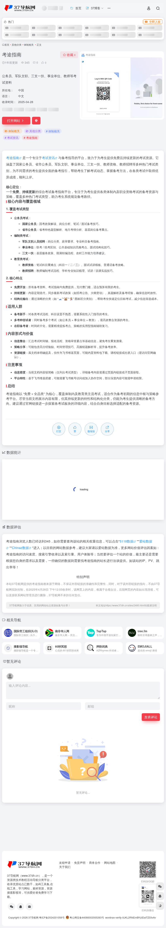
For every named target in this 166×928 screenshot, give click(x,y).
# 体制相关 (53, 131)
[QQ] (20, 906)
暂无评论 (13, 661)
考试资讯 (48, 157)
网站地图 (109, 863)
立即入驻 (155, 22)
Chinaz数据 (20, 547)
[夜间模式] (160, 906)
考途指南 (12, 157)
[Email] (29, 906)
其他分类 (16, 44)
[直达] (37, 632)
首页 (6, 44)
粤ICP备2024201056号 (52, 917)
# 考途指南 (30, 138)
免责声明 (79, 863)
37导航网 (33, 917)
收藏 (71, 54)
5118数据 (126, 541)
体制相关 (29, 44)
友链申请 (64, 863)
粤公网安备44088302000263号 (86, 917)
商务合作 (94, 863)
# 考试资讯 (11, 138)
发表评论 (150, 717)
